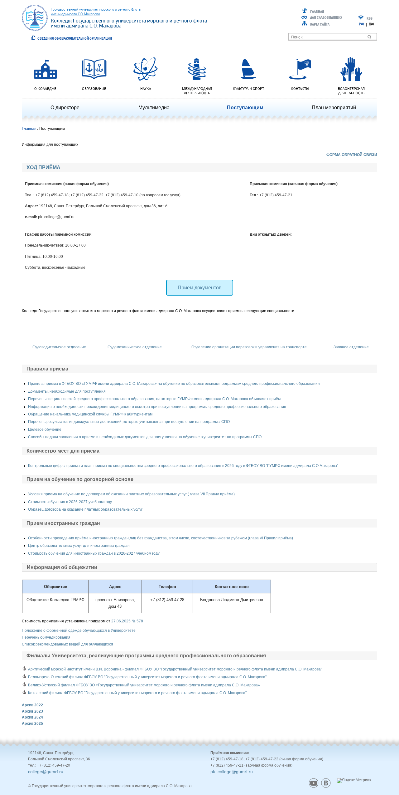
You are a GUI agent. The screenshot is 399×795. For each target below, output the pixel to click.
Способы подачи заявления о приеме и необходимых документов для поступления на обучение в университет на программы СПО (145, 437)
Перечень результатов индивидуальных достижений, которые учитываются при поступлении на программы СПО (129, 422)
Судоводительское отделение (59, 347)
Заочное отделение (351, 347)
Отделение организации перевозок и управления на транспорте (249, 347)
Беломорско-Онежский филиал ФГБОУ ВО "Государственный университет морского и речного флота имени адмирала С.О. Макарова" (147, 677)
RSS (370, 18)
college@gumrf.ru (45, 771)
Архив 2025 (32, 723)
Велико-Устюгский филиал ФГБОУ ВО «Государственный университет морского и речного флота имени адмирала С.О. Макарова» (144, 685)
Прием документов (200, 287)
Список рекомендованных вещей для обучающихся (67, 644)
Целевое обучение (44, 429)
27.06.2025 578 (127, 621)
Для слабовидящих (326, 17)
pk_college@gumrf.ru (231, 771)
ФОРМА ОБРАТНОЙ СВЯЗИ (351, 155)
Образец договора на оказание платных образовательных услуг (85, 509)
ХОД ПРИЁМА (43, 167)
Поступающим (245, 107)
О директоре (64, 107)
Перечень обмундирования (46, 637)
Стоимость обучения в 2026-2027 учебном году (70, 502)
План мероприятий (334, 107)
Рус (361, 24)
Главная (317, 11)
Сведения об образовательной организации (74, 38)
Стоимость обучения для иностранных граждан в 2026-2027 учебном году (94, 553)
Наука (145, 88)
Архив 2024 (32, 717)
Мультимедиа (154, 107)
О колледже (45, 88)
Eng (371, 24)
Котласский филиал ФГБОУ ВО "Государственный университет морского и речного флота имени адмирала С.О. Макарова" (137, 693)
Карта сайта (319, 24)
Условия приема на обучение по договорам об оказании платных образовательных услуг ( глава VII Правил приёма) (131, 494)
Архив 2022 (32, 705)
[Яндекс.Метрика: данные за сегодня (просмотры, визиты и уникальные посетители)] (354, 780)
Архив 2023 (32, 711)
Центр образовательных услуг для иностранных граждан (79, 545)
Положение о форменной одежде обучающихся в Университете (79, 630)
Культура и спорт (248, 88)
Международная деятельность (197, 90)
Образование (94, 88)
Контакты (300, 88)
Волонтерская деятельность (351, 90)
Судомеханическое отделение (135, 347)
